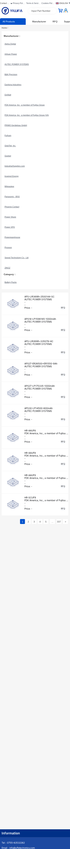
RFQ (55, 21)
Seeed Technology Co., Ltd (16, 258)
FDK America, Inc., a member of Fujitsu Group (25, 105)
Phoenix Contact (12, 207)
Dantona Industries (13, 85)
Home (5, 28)
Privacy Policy (18, 3)
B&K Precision (11, 74)
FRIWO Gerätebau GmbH (16, 125)
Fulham (8, 135)
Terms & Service (32, 3)
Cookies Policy (48, 3)
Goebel (8, 156)
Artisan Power (11, 54)
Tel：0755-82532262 (13, 842)
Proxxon (8, 247)
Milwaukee (9, 186)
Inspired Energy (12, 176)
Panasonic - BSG (12, 197)
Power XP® (10, 227)
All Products (9, 21)
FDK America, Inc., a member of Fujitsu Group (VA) (27, 115)
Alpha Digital (10, 44)
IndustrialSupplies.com (15, 166)
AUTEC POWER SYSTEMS (17, 64)
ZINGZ (7, 268)
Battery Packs (11, 282)
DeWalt (8, 95)
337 (59, 521)
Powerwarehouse (12, 237)
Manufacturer (39, 21)
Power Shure (10, 217)
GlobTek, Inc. (10, 146)
